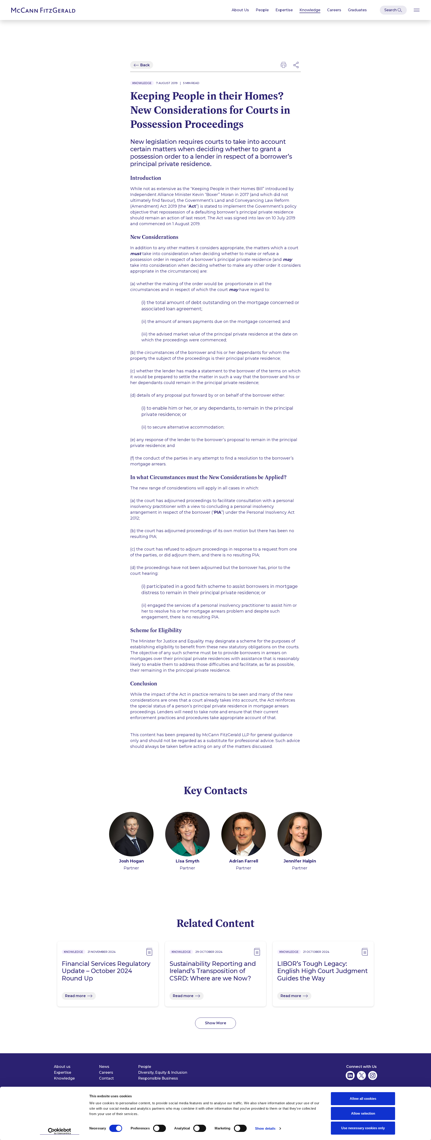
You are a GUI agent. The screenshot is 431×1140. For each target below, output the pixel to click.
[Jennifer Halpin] (299, 835)
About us (62, 1066)
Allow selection (363, 1113)
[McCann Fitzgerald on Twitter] (361, 1075)
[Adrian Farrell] (243, 835)
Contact (106, 1078)
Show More (215, 1023)
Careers (334, 10)
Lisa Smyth (187, 861)
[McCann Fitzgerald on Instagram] (372, 1075)
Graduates (357, 10)
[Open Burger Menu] (416, 10)
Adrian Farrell (243, 861)
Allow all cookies (363, 1098)
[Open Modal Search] (393, 10)
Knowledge (309, 10)
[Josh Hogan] (131, 835)
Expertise (284, 10)
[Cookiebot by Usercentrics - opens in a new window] (59, 1131)
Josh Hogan (131, 861)
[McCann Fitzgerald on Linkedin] (350, 1075)
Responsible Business (158, 1078)
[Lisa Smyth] (187, 835)
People (262, 10)
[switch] (159, 1128)
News (104, 1066)
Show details (265, 1128)
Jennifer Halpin (300, 861)
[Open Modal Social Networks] (296, 64)
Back (145, 65)
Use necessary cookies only (363, 1128)
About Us (240, 10)
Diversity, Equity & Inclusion (162, 1072)
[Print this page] (283, 64)
